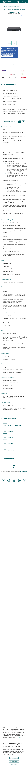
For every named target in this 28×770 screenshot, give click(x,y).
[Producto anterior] (2, 29)
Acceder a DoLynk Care (7, 55)
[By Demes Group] (6, 1)
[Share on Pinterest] (14, 480)
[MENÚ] (25, 1)
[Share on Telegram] (19, 480)
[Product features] (19, 122)
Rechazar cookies (14, 761)
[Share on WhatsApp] (24, 480)
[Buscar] (22, 1)
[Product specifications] (23, 122)
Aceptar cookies (14, 758)
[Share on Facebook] (3, 480)
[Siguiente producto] (26, 29)
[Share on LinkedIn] (8, 480)
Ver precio (14, 64)
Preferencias (14, 764)
